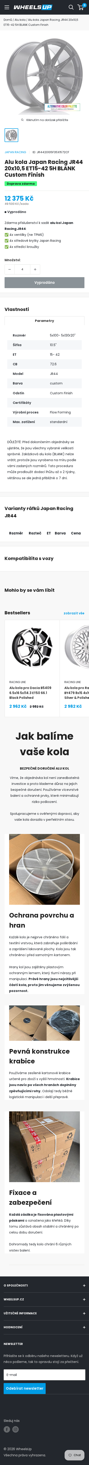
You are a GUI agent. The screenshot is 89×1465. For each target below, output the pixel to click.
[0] (81, 7)
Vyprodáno (44, 282)
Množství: (13, 260)
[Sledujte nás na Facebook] (7, 1429)
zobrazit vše (74, 613)
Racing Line (17, 682)
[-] (9, 269)
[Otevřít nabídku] (7, 7)
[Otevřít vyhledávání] (71, 7)
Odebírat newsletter (24, 1388)
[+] (35, 269)
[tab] (44, 320)
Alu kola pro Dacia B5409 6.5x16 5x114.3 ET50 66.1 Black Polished (30, 693)
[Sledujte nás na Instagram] (15, 1429)
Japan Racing (15, 152)
